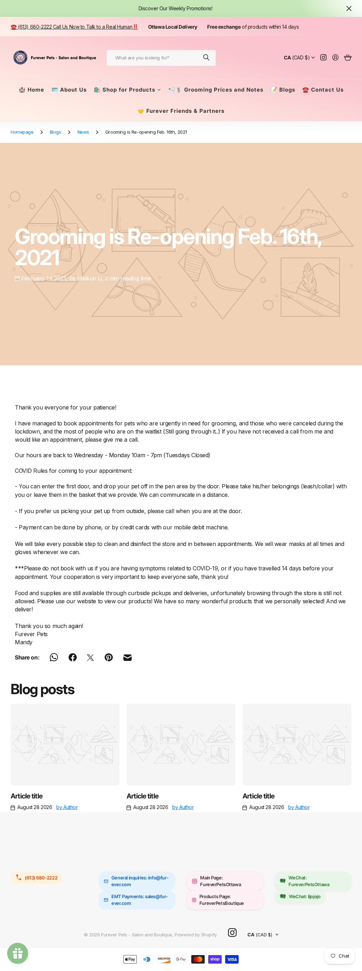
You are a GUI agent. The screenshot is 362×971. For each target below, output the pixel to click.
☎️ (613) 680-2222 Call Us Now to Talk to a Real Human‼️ (74, 27)
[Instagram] (232, 933)
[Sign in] (335, 58)
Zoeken (207, 58)
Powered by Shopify (195, 934)
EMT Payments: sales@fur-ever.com (139, 900)
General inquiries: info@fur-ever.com (139, 881)
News (83, 132)
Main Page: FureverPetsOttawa (220, 881)
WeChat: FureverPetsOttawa (308, 881)
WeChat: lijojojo (304, 896)
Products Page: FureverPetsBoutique (221, 900)
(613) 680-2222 (41, 877)
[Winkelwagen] (347, 58)
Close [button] (348, 8)
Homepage (22, 132)
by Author (66, 807)
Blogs (55, 132)
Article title (26, 796)
